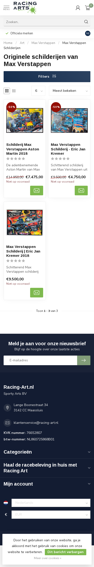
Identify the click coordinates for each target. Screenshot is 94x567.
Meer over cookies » (47, 558)
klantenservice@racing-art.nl (36, 422)
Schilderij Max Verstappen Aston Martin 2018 (22, 148)
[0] (87, 7)
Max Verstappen (43, 43)
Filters (44, 76)
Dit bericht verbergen (65, 552)
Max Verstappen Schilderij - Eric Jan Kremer (68, 148)
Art (22, 43)
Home (8, 43)
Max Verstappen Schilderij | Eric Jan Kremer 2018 (23, 251)
